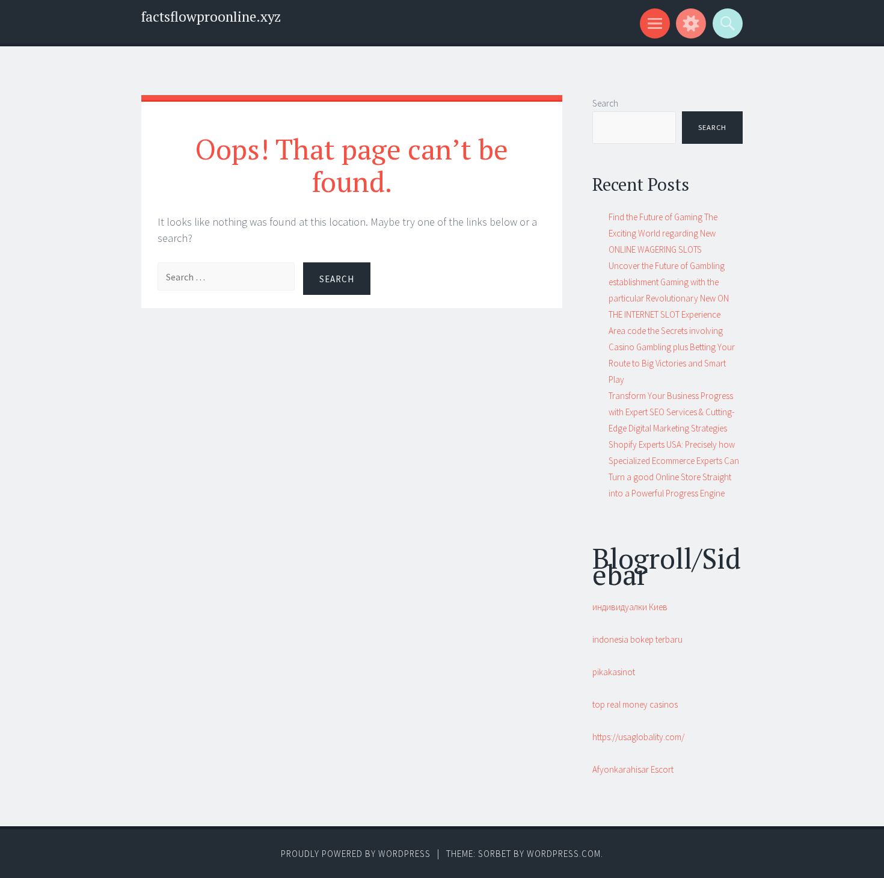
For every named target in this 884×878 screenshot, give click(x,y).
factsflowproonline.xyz (211, 16)
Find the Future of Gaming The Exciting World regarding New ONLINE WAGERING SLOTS (663, 233)
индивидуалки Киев (630, 607)
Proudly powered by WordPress (356, 853)
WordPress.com (564, 853)
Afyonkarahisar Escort (633, 769)
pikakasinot (613, 672)
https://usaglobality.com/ (638, 737)
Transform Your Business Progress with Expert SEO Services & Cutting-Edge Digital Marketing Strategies (671, 412)
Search (605, 103)
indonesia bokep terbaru (637, 639)
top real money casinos (635, 704)
